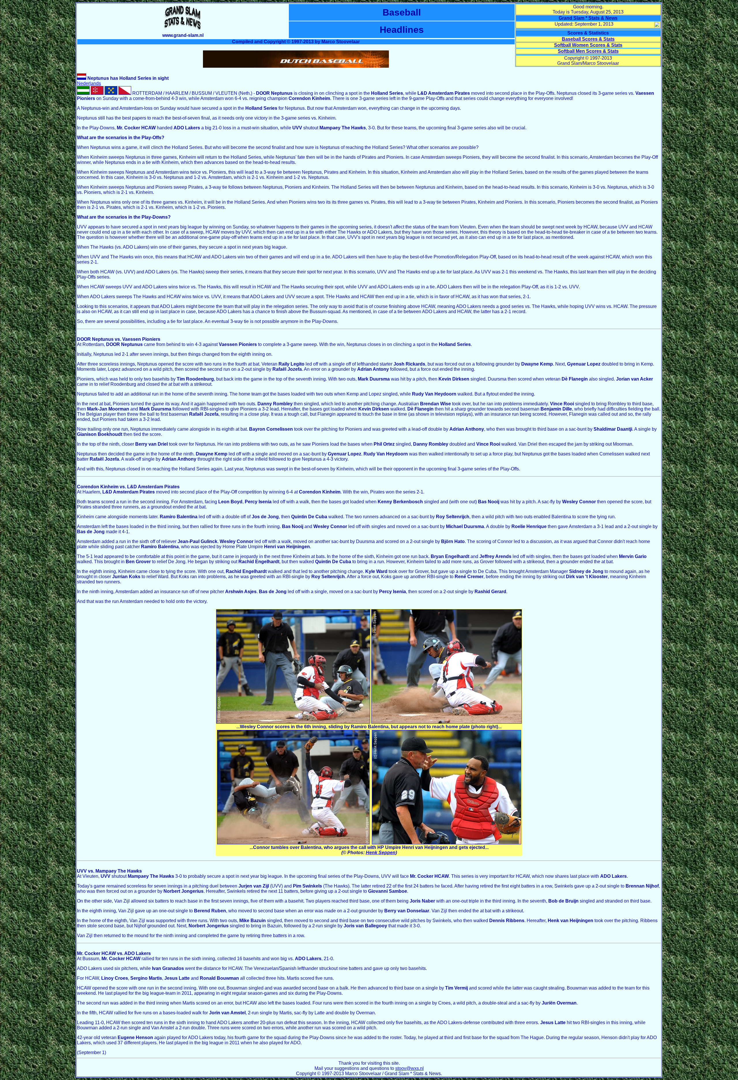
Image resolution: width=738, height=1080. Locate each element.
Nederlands (89, 83)
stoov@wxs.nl (409, 1068)
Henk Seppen (381, 852)
